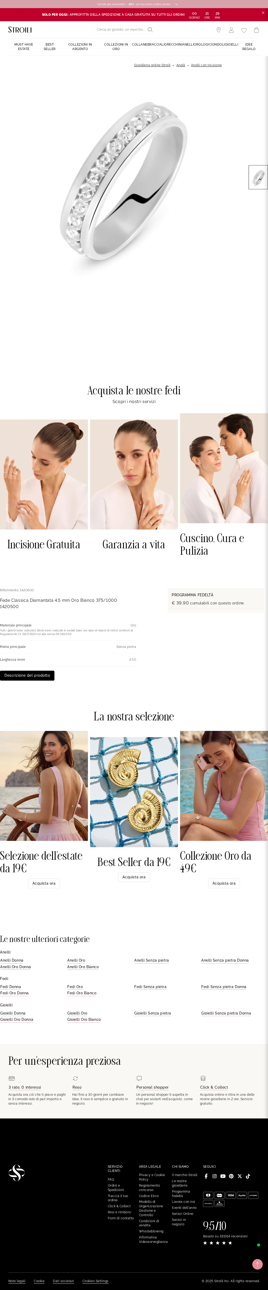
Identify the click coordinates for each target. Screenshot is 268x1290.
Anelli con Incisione (206, 65)
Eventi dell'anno (184, 1208)
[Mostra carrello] (256, 30)
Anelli (180, 65)
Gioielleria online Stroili (152, 65)
